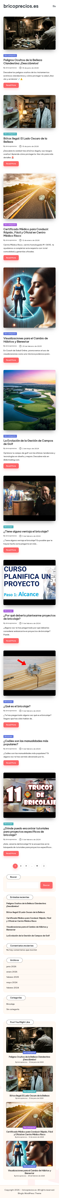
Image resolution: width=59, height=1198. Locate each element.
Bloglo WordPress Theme (29, 1193)
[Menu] (54, 6)
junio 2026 (11, 966)
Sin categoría (10, 55)
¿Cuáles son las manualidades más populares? (25, 742)
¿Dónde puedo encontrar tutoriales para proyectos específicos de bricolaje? (26, 832)
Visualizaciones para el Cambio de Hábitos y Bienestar (25, 340)
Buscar (13, 877)
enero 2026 (11, 971)
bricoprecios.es (21, 6)
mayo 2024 (11, 982)
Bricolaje (8, 527)
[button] (43, 866)
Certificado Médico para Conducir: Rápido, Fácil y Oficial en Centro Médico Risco (26, 232)
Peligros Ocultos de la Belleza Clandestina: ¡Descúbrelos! (22, 61)
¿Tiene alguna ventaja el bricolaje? (26, 531)
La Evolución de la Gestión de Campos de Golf (28, 442)
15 (37, 866)
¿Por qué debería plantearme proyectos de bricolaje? (29, 617)
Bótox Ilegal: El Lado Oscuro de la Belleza (25, 140)
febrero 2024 (12, 987)
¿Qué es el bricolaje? (17, 706)
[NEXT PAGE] (43, 866)
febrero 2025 (12, 977)
